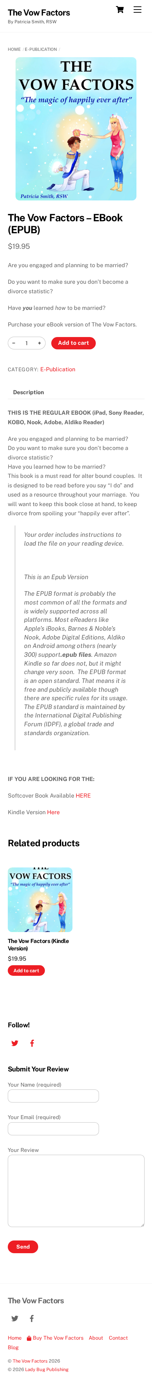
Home (14, 49)
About (96, 1338)
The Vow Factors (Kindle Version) (38, 945)
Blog (13, 1347)
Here (53, 812)
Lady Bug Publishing (47, 1369)
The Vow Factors (30, 1361)
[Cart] (120, 9)
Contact (118, 1338)
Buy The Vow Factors (57, 1338)
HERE (83, 795)
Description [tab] (28, 392)
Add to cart (73, 343)
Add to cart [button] (26, 970)
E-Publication (41, 49)
